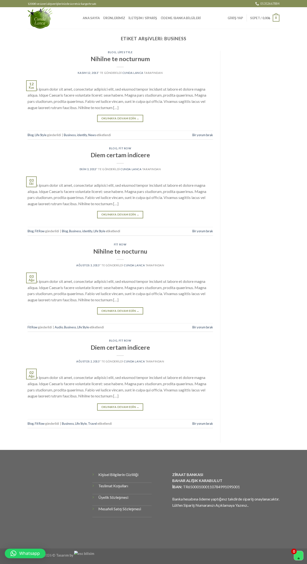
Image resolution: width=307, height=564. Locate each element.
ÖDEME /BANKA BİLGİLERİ (181, 18)
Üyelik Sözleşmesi (113, 497)
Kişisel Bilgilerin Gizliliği (118, 474)
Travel (92, 423)
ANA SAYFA (91, 18)
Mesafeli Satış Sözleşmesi (119, 508)
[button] (25, 553)
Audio (59, 327)
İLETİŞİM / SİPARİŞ (143, 18)
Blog (112, 52)
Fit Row (125, 148)
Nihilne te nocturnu (120, 251)
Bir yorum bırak (202, 135)
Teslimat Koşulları (113, 485)
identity (82, 135)
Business (70, 135)
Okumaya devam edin (120, 118)
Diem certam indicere (120, 154)
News (92, 135)
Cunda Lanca (132, 72)
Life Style (125, 52)
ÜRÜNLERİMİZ (114, 18)
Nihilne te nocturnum (120, 58)
